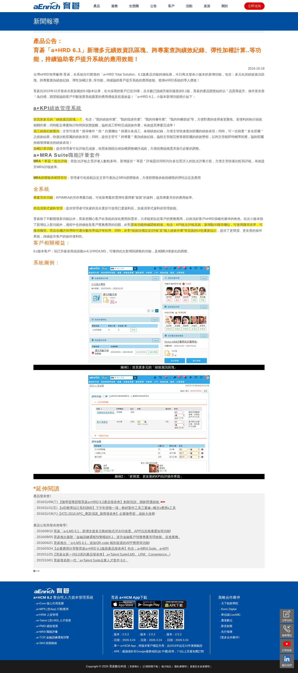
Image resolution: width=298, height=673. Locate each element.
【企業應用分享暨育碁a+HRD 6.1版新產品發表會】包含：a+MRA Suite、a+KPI (110, 548)
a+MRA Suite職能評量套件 (67, 155)
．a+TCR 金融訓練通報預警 (51, 637)
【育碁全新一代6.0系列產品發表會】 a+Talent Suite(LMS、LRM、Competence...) (111, 554)
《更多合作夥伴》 (229, 637)
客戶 (171, 6)
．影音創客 (225, 626)
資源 (207, 6)
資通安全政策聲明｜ (201, 666)
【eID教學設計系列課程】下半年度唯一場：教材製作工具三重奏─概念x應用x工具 (117, 508)
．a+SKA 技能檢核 (45, 643)
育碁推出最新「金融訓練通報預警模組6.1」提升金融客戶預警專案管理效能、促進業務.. (117, 537)
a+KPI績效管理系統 (57, 108)
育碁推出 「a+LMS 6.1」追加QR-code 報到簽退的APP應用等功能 (101, 543)
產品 (96, 6)
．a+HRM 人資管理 (45, 614)
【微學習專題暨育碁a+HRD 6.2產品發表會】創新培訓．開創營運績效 (109, 502)
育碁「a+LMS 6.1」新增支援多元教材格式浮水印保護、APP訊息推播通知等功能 (112, 531)
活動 (189, 6)
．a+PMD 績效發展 (45, 626)
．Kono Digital (227, 609)
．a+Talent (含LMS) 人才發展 (52, 620)
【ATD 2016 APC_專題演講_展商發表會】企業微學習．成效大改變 (106, 513)
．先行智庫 (225, 631)
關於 (225, 6)
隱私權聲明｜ (181, 666)
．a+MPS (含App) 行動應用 (51, 609)
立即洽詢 (254, 6)
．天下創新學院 (228, 603)
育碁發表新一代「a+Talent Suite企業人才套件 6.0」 (91, 560)
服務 (114, 6)
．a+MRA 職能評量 (45, 631)
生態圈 (134, 6)
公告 (153, 6)
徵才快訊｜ (167, 666)
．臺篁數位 (225, 620)
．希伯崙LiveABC (229, 614)
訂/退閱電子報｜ (152, 666)
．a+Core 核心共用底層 (48, 603)
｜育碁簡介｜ (134, 666)
